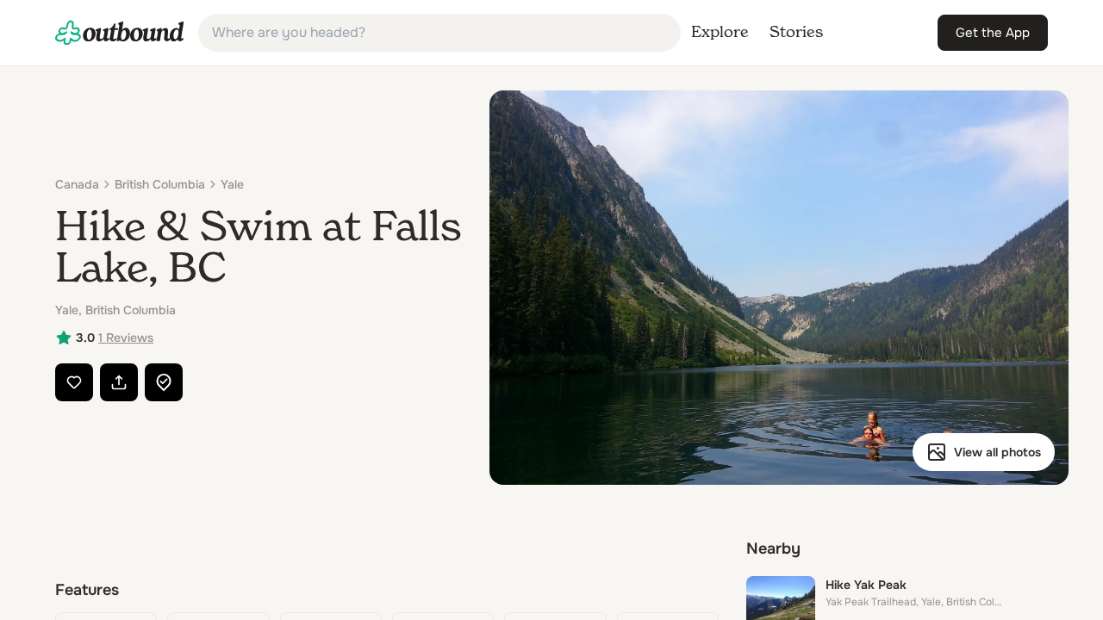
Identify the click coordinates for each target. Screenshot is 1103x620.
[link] (119, 32)
